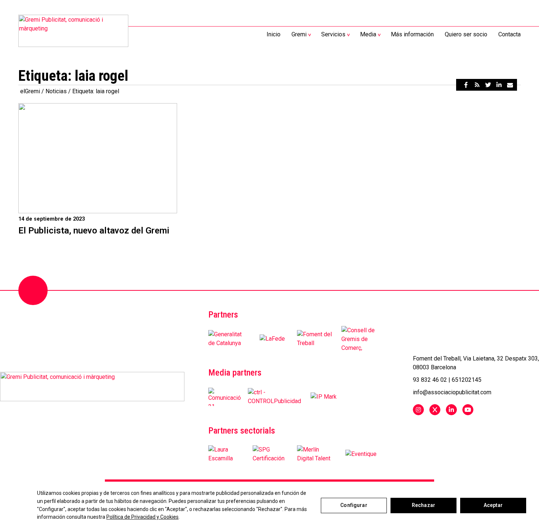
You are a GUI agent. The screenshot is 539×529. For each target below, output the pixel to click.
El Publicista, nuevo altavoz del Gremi (93, 230)
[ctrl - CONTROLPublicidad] (274, 397)
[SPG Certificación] (272, 454)
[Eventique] (361, 454)
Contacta (509, 34)
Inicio (273, 34)
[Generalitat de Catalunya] (227, 339)
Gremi (299, 34)
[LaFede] (272, 338)
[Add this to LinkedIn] (499, 85)
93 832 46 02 (430, 379)
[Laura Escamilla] (227, 454)
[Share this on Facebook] (466, 85)
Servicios (333, 34)
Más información (412, 34)
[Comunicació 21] (225, 397)
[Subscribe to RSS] (477, 85)
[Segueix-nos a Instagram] (418, 409)
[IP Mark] (324, 396)
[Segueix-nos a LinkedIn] (451, 409)
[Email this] (510, 85)
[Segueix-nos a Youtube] (467, 409)
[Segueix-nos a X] (434, 409)
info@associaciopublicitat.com (452, 392)
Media (368, 34)
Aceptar (493, 505)
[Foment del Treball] (316, 339)
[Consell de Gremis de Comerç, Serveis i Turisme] (360, 339)
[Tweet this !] (488, 85)
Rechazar (423, 505)
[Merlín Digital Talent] (316, 454)
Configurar (353, 505)
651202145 (466, 379)
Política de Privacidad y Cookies (142, 517)
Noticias (56, 91)
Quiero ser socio (466, 34)
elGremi (30, 91)
